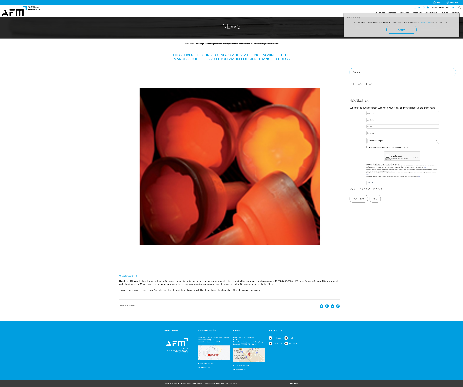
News (434, 7)
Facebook (277, 343)
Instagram (293, 343)
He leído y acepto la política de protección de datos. (388, 147)
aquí (419, 176)
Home (186, 44)
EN (453, 7)
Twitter (292, 338)
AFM (375, 198)
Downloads (444, 7)
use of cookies (425, 22)
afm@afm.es (205, 367)
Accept (401, 29)
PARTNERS (359, 198)
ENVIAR (370, 183)
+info (425, 167)
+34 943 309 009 (207, 363)
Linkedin (277, 338)
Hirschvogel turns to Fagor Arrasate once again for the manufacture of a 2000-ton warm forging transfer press (237, 44)
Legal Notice (293, 383)
